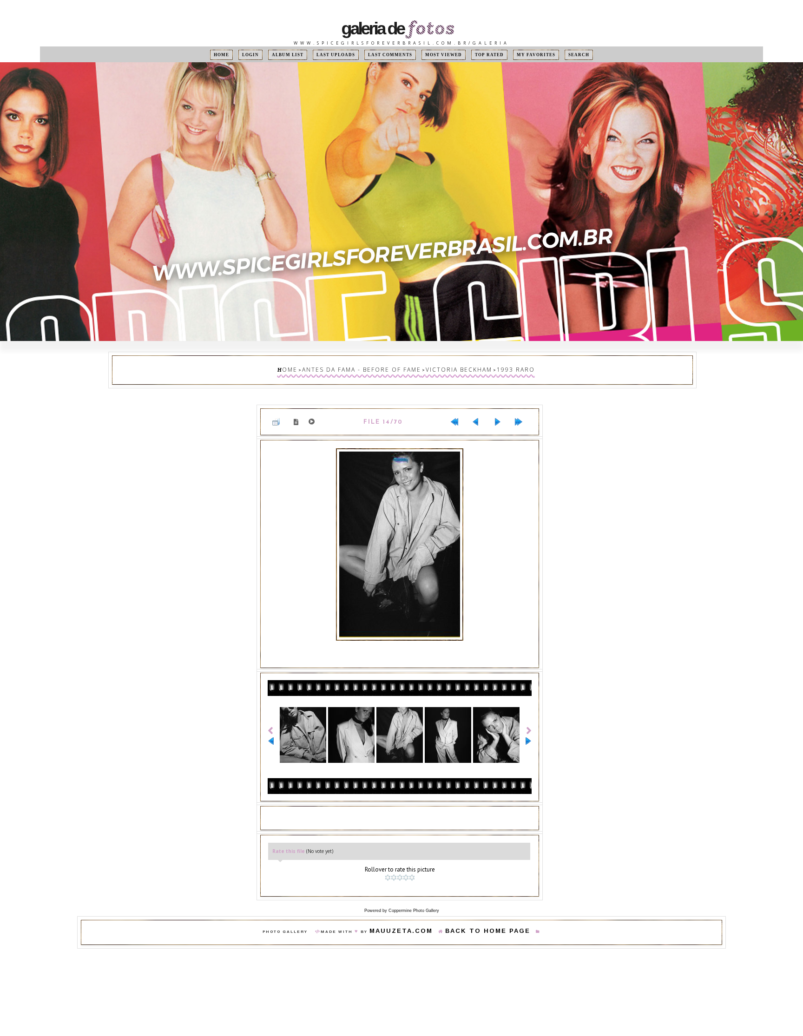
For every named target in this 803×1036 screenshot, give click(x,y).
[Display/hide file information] (297, 415)
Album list (302, 54)
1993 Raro (492, 368)
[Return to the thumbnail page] (279, 415)
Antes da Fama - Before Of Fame (372, 368)
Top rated (477, 54)
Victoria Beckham (448, 368)
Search (555, 54)
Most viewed (437, 54)
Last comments (392, 54)
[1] (389, 863)
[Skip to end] (522, 415)
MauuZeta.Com (415, 915)
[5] (413, 863)
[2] (395, 863)
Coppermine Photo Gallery (413, 894)
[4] (407, 863)
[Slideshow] (313, 415)
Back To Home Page (478, 915)
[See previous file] (479, 415)
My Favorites (518, 54)
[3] (401, 863)
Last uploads (345, 54)
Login (269, 54)
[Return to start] (458, 415)
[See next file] (501, 415)
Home (244, 54)
